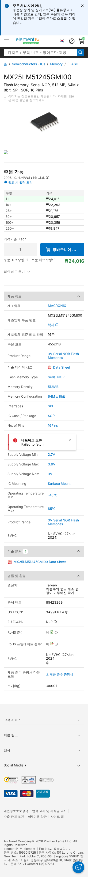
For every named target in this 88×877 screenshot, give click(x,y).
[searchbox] (40, 52)
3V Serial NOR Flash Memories (63, 356)
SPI (50, 406)
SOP (51, 416)
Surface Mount (59, 483)
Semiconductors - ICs (28, 64)
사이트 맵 (57, 816)
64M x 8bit (56, 396)
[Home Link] (36, 41)
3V (50, 474)
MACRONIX (57, 306)
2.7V (51, 454)
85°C (52, 509)
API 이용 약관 (37, 816)
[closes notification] (82, 5)
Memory (56, 64)
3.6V (51, 464)
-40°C (52, 495)
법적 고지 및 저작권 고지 (49, 811)
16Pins (53, 425)
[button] (6, 41)
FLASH (73, 64)
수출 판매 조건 (14, 816)
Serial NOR (56, 377)
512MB (53, 387)
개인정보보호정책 (16, 811)
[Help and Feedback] (78, 867)
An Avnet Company (18, 841)
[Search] (80, 52)
